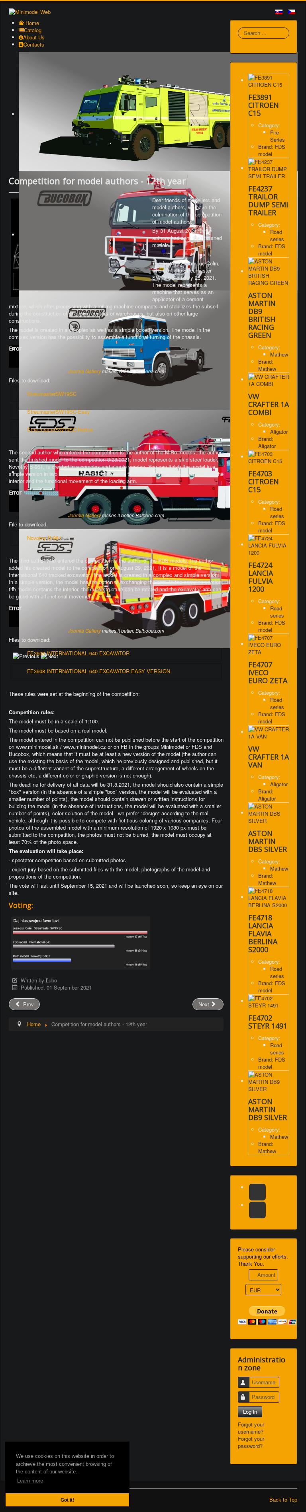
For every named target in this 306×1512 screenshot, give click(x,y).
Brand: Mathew (267, 365)
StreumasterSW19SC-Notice (60, 429)
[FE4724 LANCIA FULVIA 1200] (268, 544)
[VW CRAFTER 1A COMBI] (268, 379)
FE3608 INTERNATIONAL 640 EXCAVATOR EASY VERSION (98, 671)
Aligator (279, 431)
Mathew (279, 354)
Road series (277, 235)
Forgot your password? (251, 1442)
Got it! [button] (67, 1499)
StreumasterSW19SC (51, 393)
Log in (250, 1411)
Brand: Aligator (267, 442)
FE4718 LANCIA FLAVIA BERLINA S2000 (262, 933)
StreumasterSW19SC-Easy (58, 411)
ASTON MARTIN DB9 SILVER (267, 1109)
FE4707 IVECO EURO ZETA (267, 672)
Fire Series (277, 136)
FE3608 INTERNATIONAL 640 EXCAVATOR (78, 653)
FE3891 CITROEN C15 (263, 105)
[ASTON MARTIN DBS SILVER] (268, 812)
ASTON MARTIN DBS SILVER (267, 841)
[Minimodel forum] (257, 1210)
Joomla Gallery (84, 371)
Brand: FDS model (271, 150)
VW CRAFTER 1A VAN (268, 757)
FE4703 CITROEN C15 (263, 481)
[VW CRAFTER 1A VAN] (268, 732)
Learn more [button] (30, 1481)
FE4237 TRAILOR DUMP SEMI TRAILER (268, 200)
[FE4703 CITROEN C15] (268, 456)
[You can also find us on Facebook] (257, 1192)
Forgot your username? (251, 1427)
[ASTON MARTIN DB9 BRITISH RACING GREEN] (268, 271)
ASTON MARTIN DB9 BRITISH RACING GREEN (262, 315)
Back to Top (283, 1499)
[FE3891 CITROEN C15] (268, 80)
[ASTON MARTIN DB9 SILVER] (268, 1081)
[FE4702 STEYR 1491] (268, 1001)
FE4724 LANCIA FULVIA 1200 (260, 577)
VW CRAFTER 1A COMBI (268, 404)
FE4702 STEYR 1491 (267, 1022)
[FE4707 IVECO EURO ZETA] (268, 644)
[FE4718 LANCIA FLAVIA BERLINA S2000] (268, 897)
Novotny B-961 (44, 538)
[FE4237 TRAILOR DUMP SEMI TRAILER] (268, 168)
